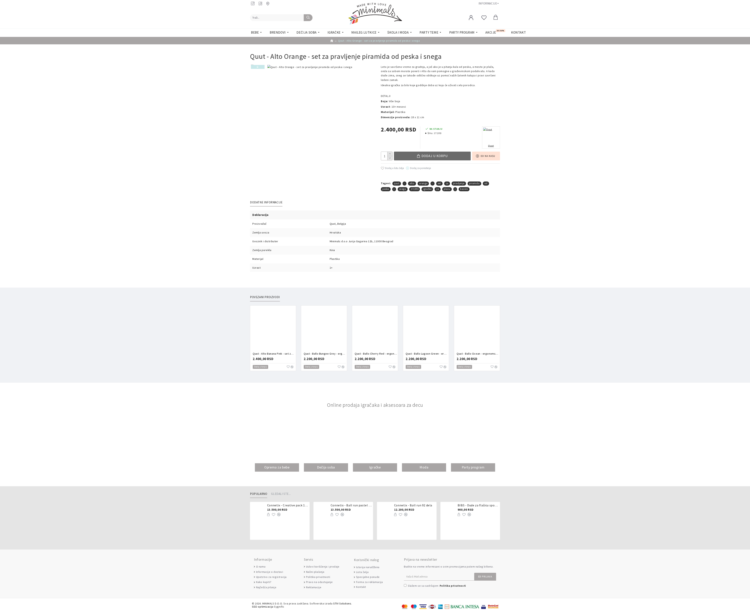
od (486, 183)
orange (423, 183)
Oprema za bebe (276, 467)
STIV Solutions (342, 603)
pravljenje (458, 183)
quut (396, 183)
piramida (474, 183)
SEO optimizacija (262, 606)
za (447, 183)
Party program (473, 467)
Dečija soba (326, 467)
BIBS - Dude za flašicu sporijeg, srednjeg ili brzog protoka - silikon (478, 505)
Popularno (258, 494)
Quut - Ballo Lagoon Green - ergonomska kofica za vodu (427, 353)
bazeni (464, 189)
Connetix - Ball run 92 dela (413, 505)
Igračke (375, 467)
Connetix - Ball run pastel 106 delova (351, 505)
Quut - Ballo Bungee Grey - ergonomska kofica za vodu (325, 353)
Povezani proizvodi (265, 297)
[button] (257, 67)
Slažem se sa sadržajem (437, 585)
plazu (447, 189)
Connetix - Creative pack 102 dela (287, 505)
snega (402, 189)
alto (412, 183)
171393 (415, 189)
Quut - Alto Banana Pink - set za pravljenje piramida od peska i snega (274, 353)
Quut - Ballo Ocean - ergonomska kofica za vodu (478, 353)
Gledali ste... (281, 494)
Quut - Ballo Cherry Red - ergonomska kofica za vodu (376, 353)
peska (385, 189)
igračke (427, 189)
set (439, 183)
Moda (424, 467)
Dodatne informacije (266, 202)
